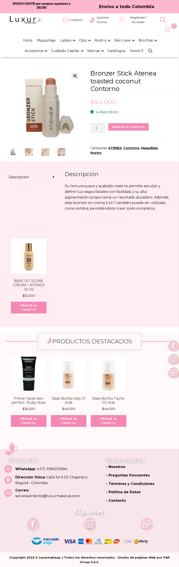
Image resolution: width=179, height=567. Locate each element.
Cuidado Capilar (65, 51)
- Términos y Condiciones (130, 484)
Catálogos (117, 51)
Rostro (101, 40)
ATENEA (115, 148)
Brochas (145, 40)
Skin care (122, 40)
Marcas (93, 51)
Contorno (131, 148)
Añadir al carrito (128, 127)
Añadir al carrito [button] (29, 307)
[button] (163, 20)
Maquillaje (46, 40)
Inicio (27, 40)
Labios (65, 40)
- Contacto (116, 500)
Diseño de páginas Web (137, 557)
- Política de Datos (123, 492)
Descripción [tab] (19, 177)
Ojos (83, 40)
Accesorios (34, 51)
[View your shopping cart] (167, 29)
